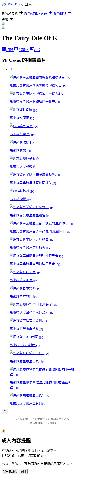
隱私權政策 (36, 423)
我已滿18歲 (10, 471)
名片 (37, 50)
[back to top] (5, 411)
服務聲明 (52, 423)
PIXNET (29, 419)
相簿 (10, 50)
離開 (23, 471)
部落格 (24, 50)
